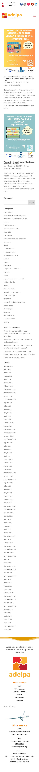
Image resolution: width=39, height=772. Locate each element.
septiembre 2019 (10, 576)
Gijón (6, 275)
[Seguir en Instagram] (28, 4)
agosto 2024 (8, 443)
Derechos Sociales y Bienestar (15, 239)
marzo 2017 (8, 629)
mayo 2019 (8, 586)
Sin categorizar (9, 315)
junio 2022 (7, 523)
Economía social (9, 252)
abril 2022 (7, 529)
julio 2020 (7, 559)
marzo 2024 (8, 459)
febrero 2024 (8, 463)
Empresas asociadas (19, 692)
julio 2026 (7, 369)
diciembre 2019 (9, 566)
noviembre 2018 (10, 599)
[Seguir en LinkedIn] (36, 4)
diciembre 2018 (9, 596)
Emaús (6, 259)
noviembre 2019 (10, 569)
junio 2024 (7, 449)
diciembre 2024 (9, 429)
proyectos (7, 299)
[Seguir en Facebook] (21, 4)
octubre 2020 (8, 553)
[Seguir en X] (25, 4)
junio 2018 (7, 616)
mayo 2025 (8, 413)
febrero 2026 (8, 386)
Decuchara (8, 235)
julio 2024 (7, 446)
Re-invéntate (8, 305)
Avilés (6, 222)
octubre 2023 (8, 476)
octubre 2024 (8, 436)
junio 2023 (7, 489)
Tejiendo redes (9, 319)
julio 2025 (7, 406)
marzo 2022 (8, 533)
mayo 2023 (8, 493)
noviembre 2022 (10, 509)
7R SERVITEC (8, 212)
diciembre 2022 (9, 506)
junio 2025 (7, 409)
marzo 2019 (8, 589)
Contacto (19, 700)
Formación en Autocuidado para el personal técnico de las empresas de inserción (17, 333)
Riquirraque (8, 309)
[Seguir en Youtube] (32, 4)
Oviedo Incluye (16, 85)
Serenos (7, 312)
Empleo (6, 262)
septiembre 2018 (10, 606)
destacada (7, 242)
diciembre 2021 (9, 536)
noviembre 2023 (10, 473)
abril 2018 (7, 623)
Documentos (19, 697)
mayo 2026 (8, 376)
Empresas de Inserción (12, 269)
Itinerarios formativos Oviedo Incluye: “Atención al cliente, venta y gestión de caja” (19, 78)
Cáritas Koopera (9, 225)
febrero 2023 (8, 499)
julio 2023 (7, 486)
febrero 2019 (8, 593)
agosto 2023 (8, 483)
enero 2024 (8, 466)
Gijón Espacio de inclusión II (14, 279)
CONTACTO (11, 5)
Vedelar (6, 322)
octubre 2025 (8, 396)
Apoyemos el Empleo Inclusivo (15, 215)
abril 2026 (7, 379)
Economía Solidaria (11, 255)
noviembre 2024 (10, 433)
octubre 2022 (8, 513)
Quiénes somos (19, 689)
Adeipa (9, 82)
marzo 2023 (8, 496)
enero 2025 (8, 426)
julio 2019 (7, 579)
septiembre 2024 (10, 439)
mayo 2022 (8, 526)
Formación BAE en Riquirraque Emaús (18, 351)
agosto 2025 (8, 403)
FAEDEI (6, 272)
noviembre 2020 (10, 549)
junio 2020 (7, 563)
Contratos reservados (11, 229)
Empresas (7, 265)
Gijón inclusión (9, 282)
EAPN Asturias (9, 249)
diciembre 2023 (9, 469)
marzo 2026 (8, 383)
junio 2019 (7, 583)
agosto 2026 (8, 366)
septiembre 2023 (10, 479)
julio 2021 (7, 539)
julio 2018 (7, 613)
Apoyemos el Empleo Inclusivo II (15, 219)
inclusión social (9, 289)
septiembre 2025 (10, 399)
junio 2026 (7, 373)
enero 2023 (8, 503)
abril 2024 (7, 456)
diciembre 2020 (9, 546)
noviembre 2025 (10, 393)
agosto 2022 (8, 516)
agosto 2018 (8, 609)
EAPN (6, 245)
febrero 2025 (8, 423)
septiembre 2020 (10, 556)
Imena (6, 285)
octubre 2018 (8, 603)
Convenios (7, 232)
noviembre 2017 (10, 626)
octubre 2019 (8, 573)
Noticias (19, 694)
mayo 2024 (8, 453)
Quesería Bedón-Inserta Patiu (14, 302)
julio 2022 (7, 519)
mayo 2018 (8, 619)
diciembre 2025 (9, 389)
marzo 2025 (8, 419)
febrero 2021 (8, 543)
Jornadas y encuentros (12, 292)
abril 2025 (7, 416)
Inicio (19, 686)
